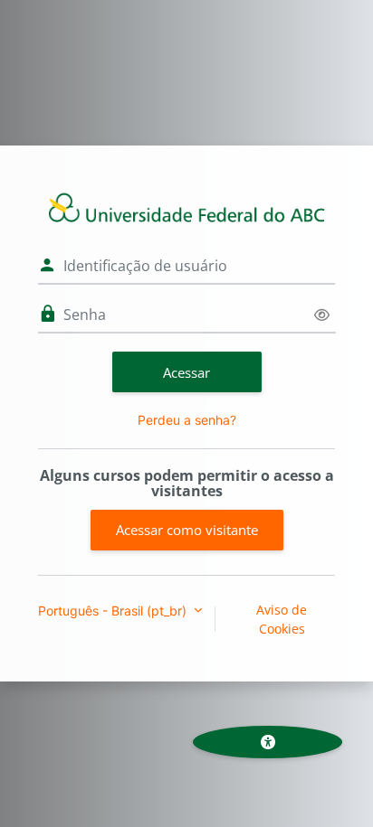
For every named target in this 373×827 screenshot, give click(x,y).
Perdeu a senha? (187, 420)
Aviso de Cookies (281, 619)
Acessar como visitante (187, 530)
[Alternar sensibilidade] (322, 315)
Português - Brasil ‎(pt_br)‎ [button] (114, 610)
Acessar (186, 372)
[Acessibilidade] (267, 742)
